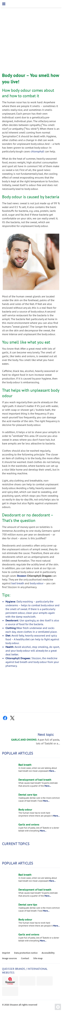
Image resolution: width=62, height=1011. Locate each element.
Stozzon (21, 575)
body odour (36, 583)
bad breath (17, 583)
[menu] (4, 4)
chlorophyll (37, 151)
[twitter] (12, 718)
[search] (58, 4)
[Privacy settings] (58, 1007)
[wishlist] (50, 4)
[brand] (10, 981)
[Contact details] (43, 4)
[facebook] (5, 718)
